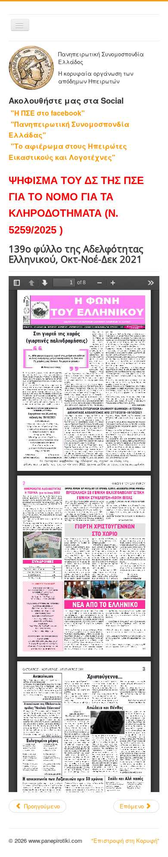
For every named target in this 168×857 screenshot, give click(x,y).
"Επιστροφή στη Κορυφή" (125, 840)
